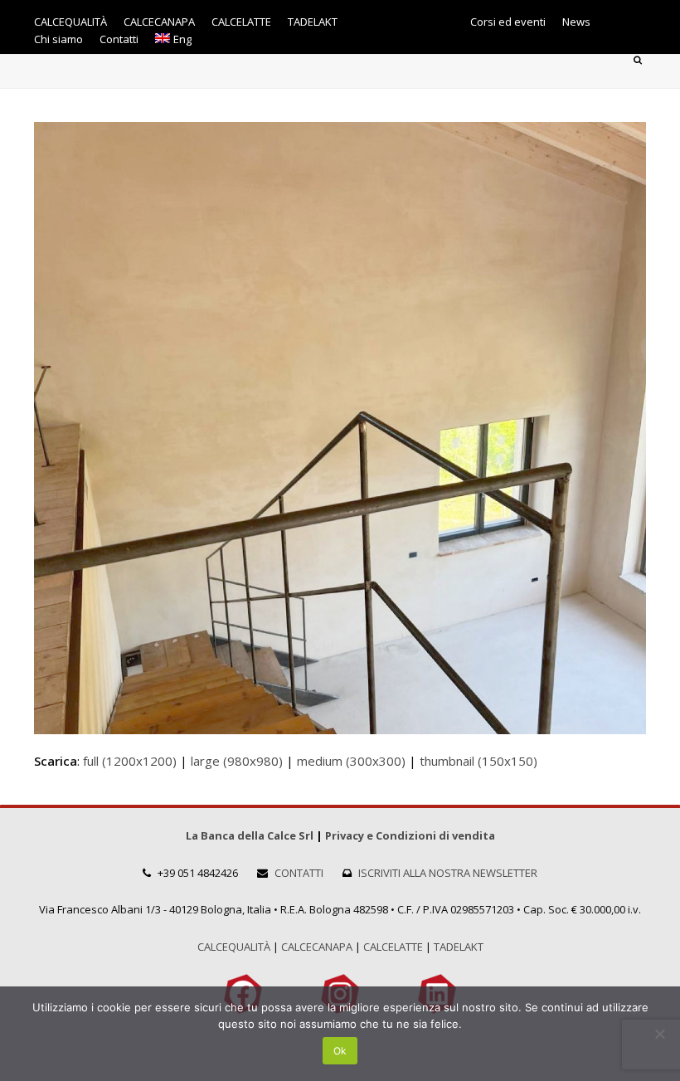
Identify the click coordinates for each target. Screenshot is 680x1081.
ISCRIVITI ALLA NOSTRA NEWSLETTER (447, 872)
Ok (340, 1050)
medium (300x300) (351, 760)
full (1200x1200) (130, 760)
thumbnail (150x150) (478, 760)
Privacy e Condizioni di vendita (410, 835)
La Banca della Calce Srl (249, 835)
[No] (659, 1033)
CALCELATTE (393, 946)
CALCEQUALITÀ (233, 946)
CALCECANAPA (316, 946)
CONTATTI (298, 872)
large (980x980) (237, 760)
